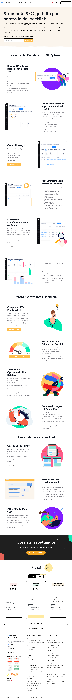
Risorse (41, 2)
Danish (55, 642)
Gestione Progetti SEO (32, 688)
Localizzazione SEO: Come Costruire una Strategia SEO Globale (55, 682)
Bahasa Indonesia (57, 644)
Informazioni (49, 637)
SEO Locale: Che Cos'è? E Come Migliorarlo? (54, 662)
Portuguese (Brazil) (51, 647)
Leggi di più (11, 465)
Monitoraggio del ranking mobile (34, 683)
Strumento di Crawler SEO (32, 649)
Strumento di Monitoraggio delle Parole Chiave (35, 644)
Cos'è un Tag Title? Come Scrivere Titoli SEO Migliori (55, 678)
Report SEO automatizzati (32, 669)
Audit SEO (29, 657)
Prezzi (38, 2)
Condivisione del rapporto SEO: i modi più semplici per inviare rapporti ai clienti (55, 666)
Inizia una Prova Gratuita (14, 164)
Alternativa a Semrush (51, 653)
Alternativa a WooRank (52, 657)
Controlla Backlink (28, 40)
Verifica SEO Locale (31, 663)
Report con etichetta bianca (33, 651)
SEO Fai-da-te (30, 674)
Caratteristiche (20, 2)
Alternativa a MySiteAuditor (53, 652)
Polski (58, 645)
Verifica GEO (30, 659)
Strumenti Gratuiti (31, 676)
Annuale (39, 576)
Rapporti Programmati (32, 687)
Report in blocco (30, 638)
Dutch (54, 645)
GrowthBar (29, 678)
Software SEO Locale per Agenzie (34, 681)
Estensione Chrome (31, 673)
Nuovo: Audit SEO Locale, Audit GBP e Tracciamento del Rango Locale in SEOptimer (55, 670)
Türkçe (56, 647)
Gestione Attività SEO (31, 690)
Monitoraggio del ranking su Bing (34, 671)
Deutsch (51, 642)
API (27, 653)
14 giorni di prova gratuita (49, 567)
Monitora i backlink (31, 647)
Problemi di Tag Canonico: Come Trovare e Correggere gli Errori (56, 685)
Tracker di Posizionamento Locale (34, 680)
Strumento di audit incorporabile (34, 640)
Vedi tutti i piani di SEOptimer (35, 628)
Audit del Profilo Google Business (34, 661)
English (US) (59, 642)
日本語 (51, 645)
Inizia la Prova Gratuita (36, 553)
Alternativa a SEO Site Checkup (53, 655)
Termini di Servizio (41, 697)
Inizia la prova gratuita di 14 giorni (13, 616)
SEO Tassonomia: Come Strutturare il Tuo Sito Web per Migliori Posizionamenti (56, 675)
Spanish (48, 644)
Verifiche (26, 2)
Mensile (32, 576)
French (51, 644)
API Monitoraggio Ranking (33, 685)
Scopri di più (11, 246)
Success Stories (33, 2)
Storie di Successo (51, 640)
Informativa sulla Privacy (32, 697)
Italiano (48, 645)
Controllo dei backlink (32, 637)
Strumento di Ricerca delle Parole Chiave (36, 642)
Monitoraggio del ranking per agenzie (35, 667)
